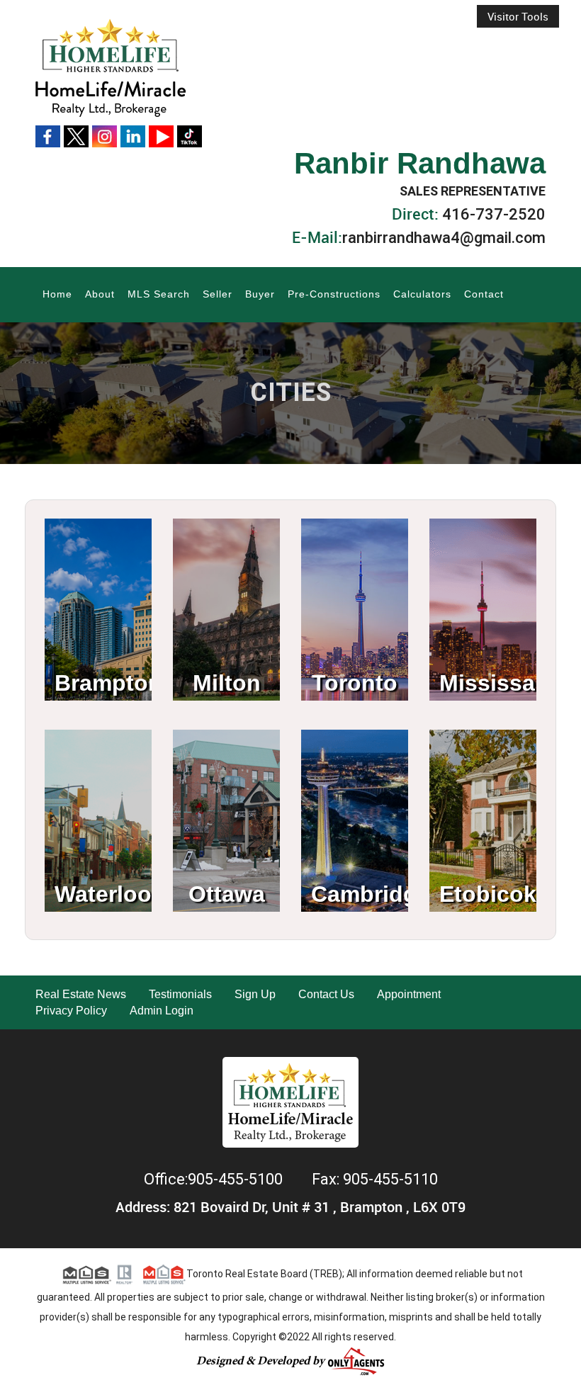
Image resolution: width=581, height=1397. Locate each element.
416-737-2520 (494, 214)
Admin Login (161, 1011)
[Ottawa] (226, 766)
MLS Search (159, 294)
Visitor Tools (517, 16)
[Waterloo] (98, 766)
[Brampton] (98, 555)
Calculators (422, 294)
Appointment (409, 994)
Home (57, 294)
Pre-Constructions (334, 294)
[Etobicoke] (482, 766)
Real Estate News (80, 994)
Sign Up (255, 994)
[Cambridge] (354, 766)
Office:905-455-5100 (215, 1179)
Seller (217, 294)
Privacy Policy (71, 1011)
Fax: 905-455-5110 (375, 1179)
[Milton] (226, 555)
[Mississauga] (482, 555)
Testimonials (180, 994)
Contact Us (326, 994)
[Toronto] (354, 555)
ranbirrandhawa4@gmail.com (444, 238)
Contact (484, 294)
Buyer (260, 294)
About (100, 294)
